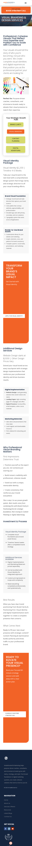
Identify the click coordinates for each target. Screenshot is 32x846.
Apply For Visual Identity (14, 316)
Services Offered (9, 807)
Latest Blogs (8, 813)
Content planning (15, 140)
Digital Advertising (15, 149)
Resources (7, 810)
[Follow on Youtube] (12, 828)
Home (6, 800)
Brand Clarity (15, 124)
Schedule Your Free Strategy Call (12, 714)
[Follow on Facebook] (5, 828)
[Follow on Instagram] (9, 828)
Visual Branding (15, 132)
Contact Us (8, 816)
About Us (7, 803)
